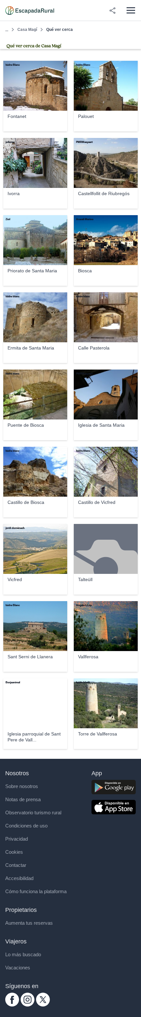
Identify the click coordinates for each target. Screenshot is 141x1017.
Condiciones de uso (26, 825)
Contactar (15, 865)
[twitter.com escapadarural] (43, 1004)
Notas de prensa (23, 799)
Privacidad (16, 839)
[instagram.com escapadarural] (27, 1004)
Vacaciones (17, 967)
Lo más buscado (23, 954)
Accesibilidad (19, 878)
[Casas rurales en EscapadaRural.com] (29, 10)
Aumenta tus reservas (29, 923)
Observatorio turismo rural (33, 812)
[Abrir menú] (130, 10)
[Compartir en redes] (112, 10)
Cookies (14, 852)
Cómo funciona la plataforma (36, 891)
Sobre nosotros (21, 786)
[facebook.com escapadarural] (12, 1004)
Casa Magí (27, 29)
